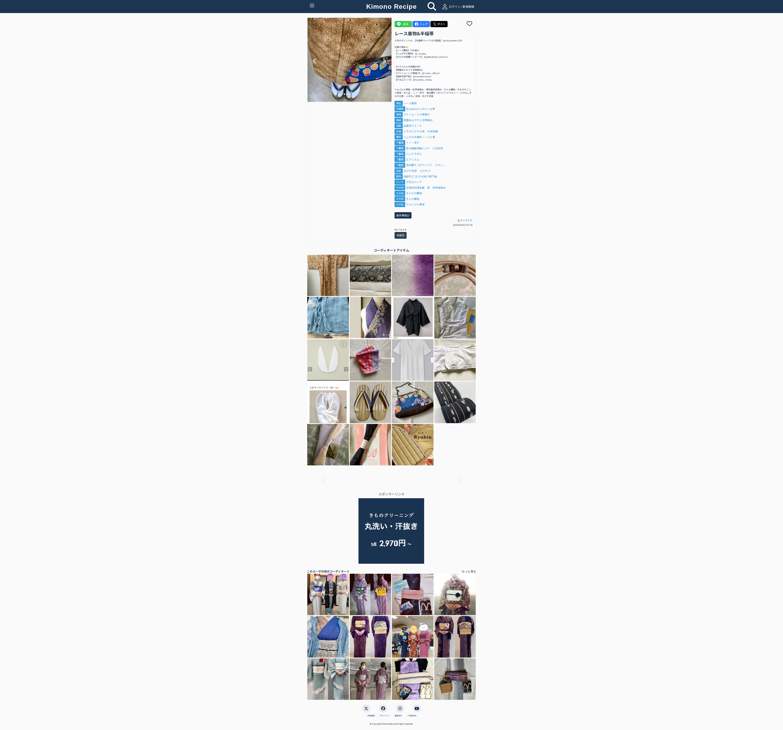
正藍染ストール (413, 126)
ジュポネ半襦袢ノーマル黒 (419, 137)
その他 (400, 187)
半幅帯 (400, 109)
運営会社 (398, 715)
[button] (313, 60)
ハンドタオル (414, 154)
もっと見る (469, 571)
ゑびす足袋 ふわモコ (417, 171)
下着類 (400, 142)
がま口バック (414, 182)
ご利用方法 (411, 715)
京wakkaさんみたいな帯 (420, 109)
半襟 (398, 131)
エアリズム (412, 159)
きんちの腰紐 (414, 193)
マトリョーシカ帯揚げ (417, 114)
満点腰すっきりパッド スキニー (426, 165)
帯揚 (398, 114)
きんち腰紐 (412, 199)
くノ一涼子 (412, 142)
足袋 (398, 170)
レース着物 (410, 103)
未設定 (401, 235)
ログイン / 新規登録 (461, 6)
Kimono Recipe (391, 6)
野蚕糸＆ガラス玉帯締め (418, 120)
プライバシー (384, 715)
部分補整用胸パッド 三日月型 (424, 148)
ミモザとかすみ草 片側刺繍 (421, 131)
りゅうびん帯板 (415, 204)
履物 (398, 176)
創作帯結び (403, 215)
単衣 (398, 103)
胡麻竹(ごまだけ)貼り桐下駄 (420, 176)
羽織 (398, 126)
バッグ (400, 182)
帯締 (398, 120)
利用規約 (371, 715)
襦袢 (398, 137)
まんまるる (466, 220)
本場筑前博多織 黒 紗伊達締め (426, 188)
